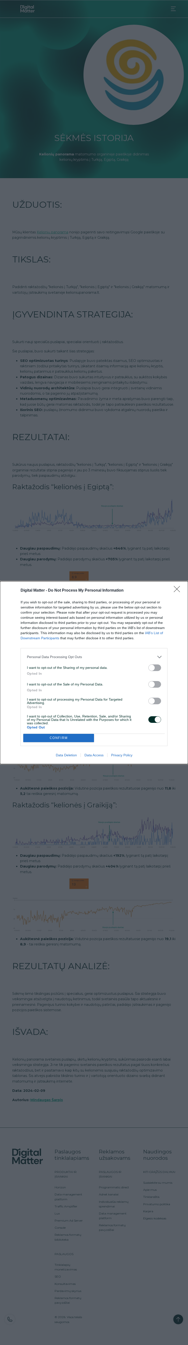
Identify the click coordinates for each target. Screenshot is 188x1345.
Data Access (94, 755)
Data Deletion (66, 755)
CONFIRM (59, 738)
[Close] (178, 590)
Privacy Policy (121, 755)
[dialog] (94, 672)
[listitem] (94, 657)
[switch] (154, 667)
